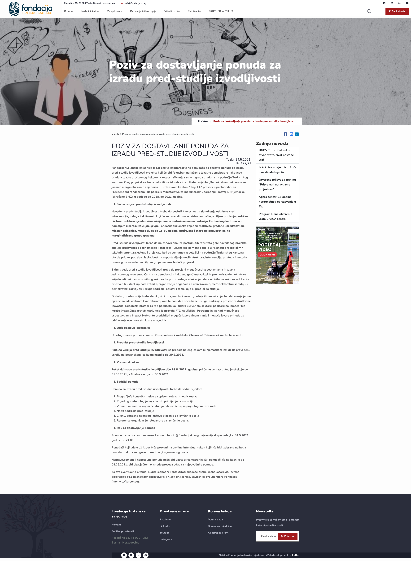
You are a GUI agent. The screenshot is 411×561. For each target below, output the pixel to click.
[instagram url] (399, 3)
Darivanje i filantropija (143, 11)
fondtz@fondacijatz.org (183, 435)
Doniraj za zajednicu (220, 526)
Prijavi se (289, 536)
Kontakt (116, 524)
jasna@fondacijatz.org (149, 477)
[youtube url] (407, 3)
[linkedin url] (392, 3)
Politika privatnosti (123, 531)
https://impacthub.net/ (137, 311)
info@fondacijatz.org (135, 3)
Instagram (166, 539)
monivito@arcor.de (125, 481)
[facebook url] (384, 3)
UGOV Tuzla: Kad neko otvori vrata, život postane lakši (276, 155)
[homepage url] (30, 9)
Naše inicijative (90, 11)
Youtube (165, 533)
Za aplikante (114, 11)
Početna (203, 121)
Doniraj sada (398, 11)
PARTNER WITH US (221, 11)
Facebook (165, 519)
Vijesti (115, 134)
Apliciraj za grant (218, 533)
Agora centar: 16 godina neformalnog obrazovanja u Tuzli (277, 201)
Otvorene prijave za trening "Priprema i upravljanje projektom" (277, 184)
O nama (68, 11)
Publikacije (194, 11)
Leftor (295, 555)
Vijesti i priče (172, 11)
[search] (369, 11)
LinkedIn (165, 526)
